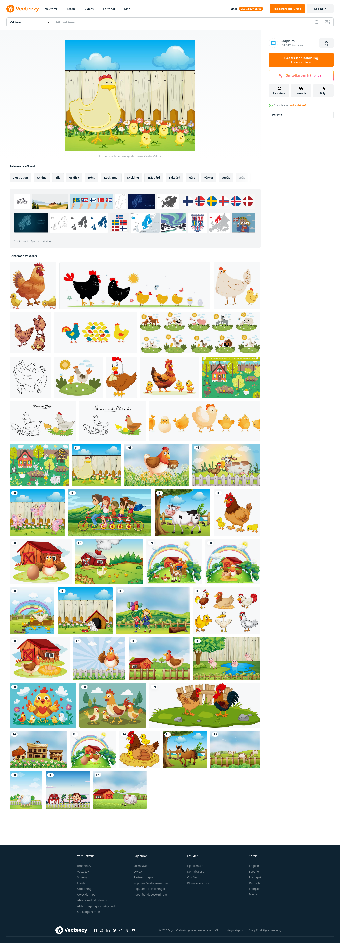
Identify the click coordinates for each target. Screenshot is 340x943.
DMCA (138, 871)
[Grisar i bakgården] (226, 658)
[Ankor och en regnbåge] (32, 610)
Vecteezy (83, 871)
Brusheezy (84, 866)
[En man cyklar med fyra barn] (109, 512)
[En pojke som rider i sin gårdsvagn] (174, 561)
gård (192, 177)
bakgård (174, 177)
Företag (82, 883)
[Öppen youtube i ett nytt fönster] (133, 930)
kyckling (133, 177)
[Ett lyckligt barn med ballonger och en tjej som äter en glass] (153, 610)
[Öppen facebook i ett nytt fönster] (95, 930)
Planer (233, 9)
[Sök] (316, 22)
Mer (127, 9)
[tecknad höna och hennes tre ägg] (121, 377)
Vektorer (51, 9)
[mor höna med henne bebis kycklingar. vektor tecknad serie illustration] (169, 377)
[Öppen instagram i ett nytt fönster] (101, 930)
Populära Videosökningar (150, 894)
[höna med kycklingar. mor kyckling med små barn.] (30, 377)
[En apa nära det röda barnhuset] (68, 790)
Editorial (109, 9)
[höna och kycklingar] (30, 332)
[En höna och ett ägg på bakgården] (41, 561)
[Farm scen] (109, 561)
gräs (242, 177)
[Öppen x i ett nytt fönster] (127, 930)
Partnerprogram (144, 877)
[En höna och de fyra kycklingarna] (96, 465)
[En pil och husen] (38, 749)
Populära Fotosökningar (149, 889)
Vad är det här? (298, 105)
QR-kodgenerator (88, 912)
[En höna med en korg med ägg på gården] (232, 561)
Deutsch (254, 883)
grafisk (74, 177)
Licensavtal (141, 866)
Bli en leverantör (198, 883)
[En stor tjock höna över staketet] (99, 658)
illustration (20, 177)
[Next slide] (254, 177)
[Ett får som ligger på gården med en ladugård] (120, 790)
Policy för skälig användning (265, 930)
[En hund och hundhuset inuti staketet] (85, 610)
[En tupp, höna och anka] (226, 610)
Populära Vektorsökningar (151, 883)
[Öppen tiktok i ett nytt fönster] (120, 930)
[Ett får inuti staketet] (26, 790)
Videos (89, 9)
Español (254, 871)
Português (256, 877)
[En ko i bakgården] (182, 512)
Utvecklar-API (86, 894)
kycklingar (111, 177)
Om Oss (192, 877)
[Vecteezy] (22, 9)
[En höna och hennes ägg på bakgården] (40, 658)
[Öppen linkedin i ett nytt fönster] (108, 930)
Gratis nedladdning (301, 60)
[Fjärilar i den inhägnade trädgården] (37, 512)
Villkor (218, 930)
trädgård (154, 177)
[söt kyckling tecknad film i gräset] (204, 705)
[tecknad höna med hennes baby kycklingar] (33, 285)
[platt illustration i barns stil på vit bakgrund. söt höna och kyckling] (237, 285)
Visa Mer (243, 223)
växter (208, 177)
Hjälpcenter (195, 866)
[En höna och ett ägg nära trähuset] (93, 749)
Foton (71, 9)
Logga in (320, 9)
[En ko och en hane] (226, 465)
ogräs (226, 177)
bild (58, 177)
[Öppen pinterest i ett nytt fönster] (114, 930)
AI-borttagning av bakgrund (96, 906)
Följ (326, 45)
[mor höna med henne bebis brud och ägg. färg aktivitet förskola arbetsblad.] (43, 421)
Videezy (82, 877)
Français (254, 889)
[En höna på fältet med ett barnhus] (159, 658)
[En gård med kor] (235, 749)
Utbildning (84, 889)
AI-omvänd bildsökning (92, 900)
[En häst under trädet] (185, 749)
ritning (42, 177)
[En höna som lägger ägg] (156, 465)
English (254, 866)
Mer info (277, 114)
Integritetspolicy (235, 930)
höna (91, 177)
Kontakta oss (195, 871)
